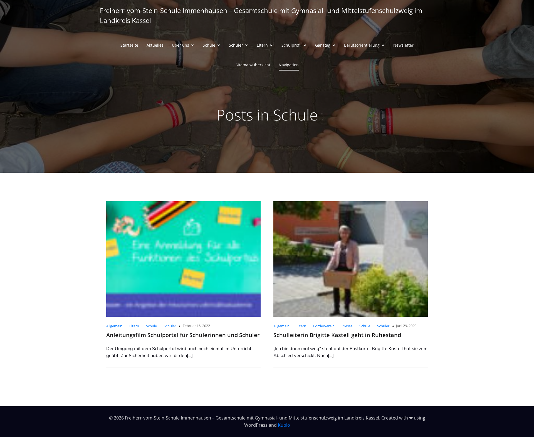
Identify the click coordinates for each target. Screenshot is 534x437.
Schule (151, 325)
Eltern (134, 325)
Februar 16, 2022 (196, 325)
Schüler (170, 325)
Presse (347, 325)
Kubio (284, 425)
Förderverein (324, 325)
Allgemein (114, 325)
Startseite (129, 45)
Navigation (289, 64)
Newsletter (403, 45)
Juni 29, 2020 (406, 325)
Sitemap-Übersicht (253, 64)
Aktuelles (155, 45)
